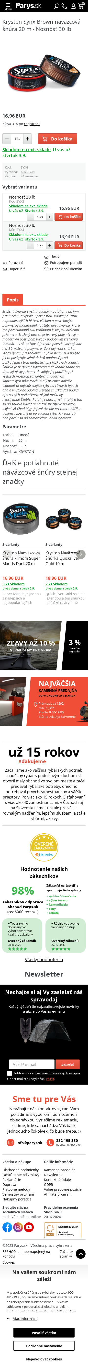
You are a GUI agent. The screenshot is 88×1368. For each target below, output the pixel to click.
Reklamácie (11, 1179)
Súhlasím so (22, 1073)
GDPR (48, 1184)
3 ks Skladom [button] (13, 584)
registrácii (32, 123)
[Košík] (81, 6)
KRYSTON (28, 172)
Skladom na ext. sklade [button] (26, 149)
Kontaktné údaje (57, 1179)
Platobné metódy (16, 1189)
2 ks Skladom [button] (56, 584)
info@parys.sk (29, 1142)
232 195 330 (67, 1140)
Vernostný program (18, 1194)
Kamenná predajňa (60, 1170)
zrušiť (50, 1079)
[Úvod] (29, 6)
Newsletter (53, 1174)
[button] (73, 6)
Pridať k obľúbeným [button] (66, 269)
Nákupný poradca (17, 1199)
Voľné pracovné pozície (63, 1189)
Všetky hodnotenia (44, 959)
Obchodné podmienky (20, 1170)
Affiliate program (58, 1194)
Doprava (9, 1184)
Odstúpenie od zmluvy (20, 1174)
